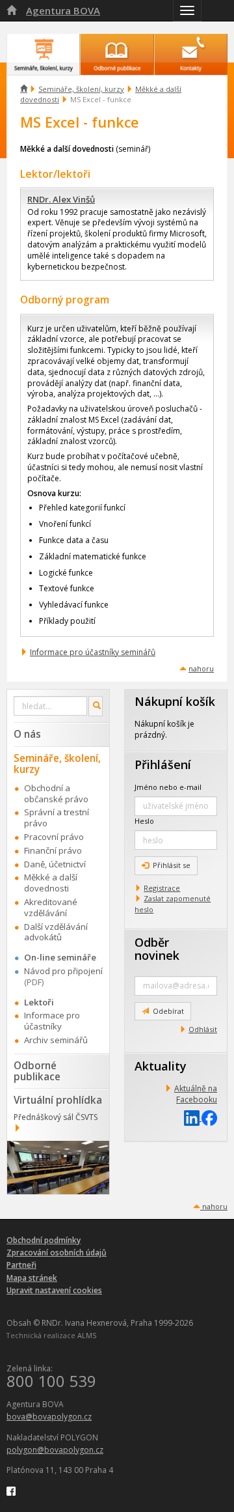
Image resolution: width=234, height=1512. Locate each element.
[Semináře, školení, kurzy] (43, 48)
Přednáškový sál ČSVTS (56, 1117)
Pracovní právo (54, 837)
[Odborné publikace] (116, 48)
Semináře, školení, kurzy (81, 89)
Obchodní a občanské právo (56, 793)
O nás (27, 733)
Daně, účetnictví (55, 864)
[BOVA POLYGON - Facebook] (11, 1490)
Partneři (21, 1264)
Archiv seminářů (56, 1040)
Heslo (144, 821)
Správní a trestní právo (56, 817)
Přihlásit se (171, 865)
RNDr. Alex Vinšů (61, 199)
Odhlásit (202, 1029)
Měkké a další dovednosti (50, 882)
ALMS (86, 1335)
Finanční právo (53, 850)
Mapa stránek (31, 1277)
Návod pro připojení (63, 971)
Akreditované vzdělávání (50, 907)
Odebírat (168, 1011)
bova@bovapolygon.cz (49, 1416)
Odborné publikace (37, 1071)
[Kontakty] (191, 48)
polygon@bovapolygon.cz (54, 1449)
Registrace (162, 888)
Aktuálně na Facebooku (195, 1094)
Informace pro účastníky (52, 1020)
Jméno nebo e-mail (168, 787)
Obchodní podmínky (43, 1240)
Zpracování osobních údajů (56, 1252)
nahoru (201, 668)
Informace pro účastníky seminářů (92, 652)
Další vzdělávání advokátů (56, 932)
